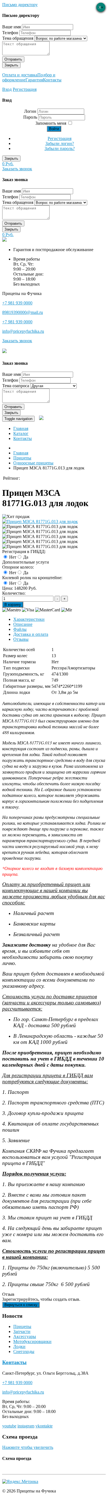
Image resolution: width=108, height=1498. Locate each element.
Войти (54, 129)
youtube (9, 1426)
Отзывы (21, 639)
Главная (20, 428)
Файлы (20, 629)
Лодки (19, 1346)
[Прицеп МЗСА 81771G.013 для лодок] (40, 521)
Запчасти (21, 1331)
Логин (30, 111)
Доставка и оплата (30, 634)
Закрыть (11, 65)
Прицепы (22, 1326)
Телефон (10, 32)
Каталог (21, 433)
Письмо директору (20, 4)
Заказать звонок (17, 168)
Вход (7, 89)
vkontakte (44, 1426)
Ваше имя (11, 26)
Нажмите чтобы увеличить (27, 1447)
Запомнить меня (50, 123)
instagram (25, 1426)
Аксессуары (24, 1336)
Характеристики (29, 619)
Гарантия (34, 79)
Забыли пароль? (60, 148)
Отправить (13, 59)
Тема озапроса (15, 385)
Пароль (30, 117)
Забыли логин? (59, 143)
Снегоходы (23, 1351)
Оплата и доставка (19, 74)
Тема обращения (17, 38)
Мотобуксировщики (32, 1341)
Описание (22, 624)
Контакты (52, 79)
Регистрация (25, 89)
